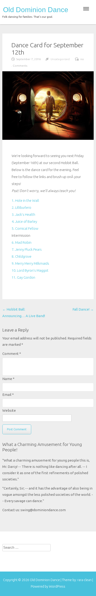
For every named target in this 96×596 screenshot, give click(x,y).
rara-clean (84, 580)
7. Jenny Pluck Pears (27, 249)
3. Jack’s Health (23, 214)
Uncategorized (60, 59)
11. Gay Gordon (23, 277)
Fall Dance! (83, 309)
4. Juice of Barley (24, 221)
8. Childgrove (21, 256)
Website (9, 410)
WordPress (57, 586)
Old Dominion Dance (35, 10)
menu (86, 8)
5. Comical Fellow (25, 228)
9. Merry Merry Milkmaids (30, 263)
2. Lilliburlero (21, 207)
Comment (11, 354)
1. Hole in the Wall (25, 200)
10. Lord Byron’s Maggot (30, 270)
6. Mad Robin (21, 242)
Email (8, 395)
